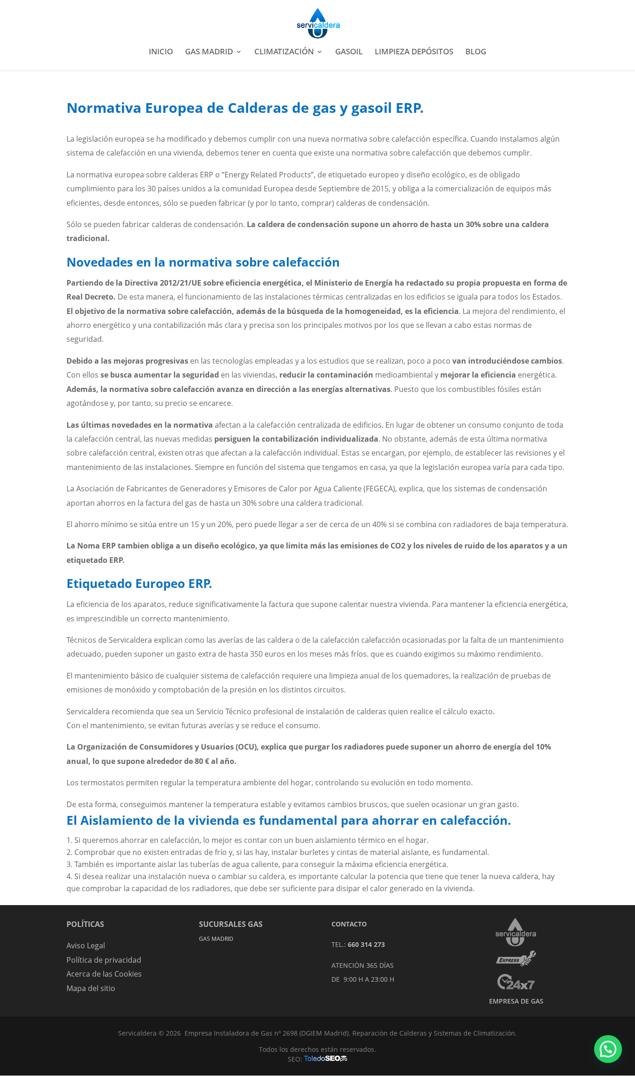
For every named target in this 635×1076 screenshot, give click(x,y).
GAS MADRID (209, 52)
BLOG (475, 52)
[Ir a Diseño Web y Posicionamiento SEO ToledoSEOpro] (325, 1059)
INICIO (161, 52)
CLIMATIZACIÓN (284, 52)
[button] (608, 1049)
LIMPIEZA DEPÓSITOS (414, 52)
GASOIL (349, 52)
